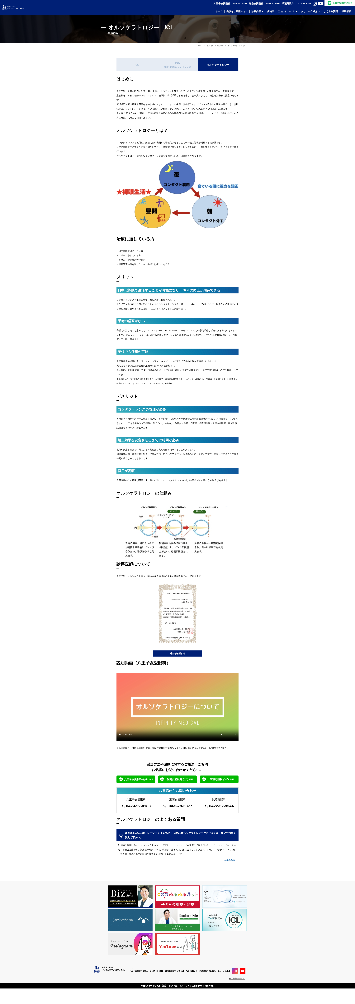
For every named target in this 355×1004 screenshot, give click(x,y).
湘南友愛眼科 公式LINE (180, 779)
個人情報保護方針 (237, 978)
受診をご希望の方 (235, 11)
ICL (137, 64)
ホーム (219, 11)
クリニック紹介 (309, 11)
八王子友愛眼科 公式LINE (138, 779)
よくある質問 (331, 11)
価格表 (270, 11)
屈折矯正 (220, 46)
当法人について (286, 11)
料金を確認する (177, 653)
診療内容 (256, 11)
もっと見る (229, 859)
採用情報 (346, 11)
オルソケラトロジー (218, 64)
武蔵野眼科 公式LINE (222, 779)
